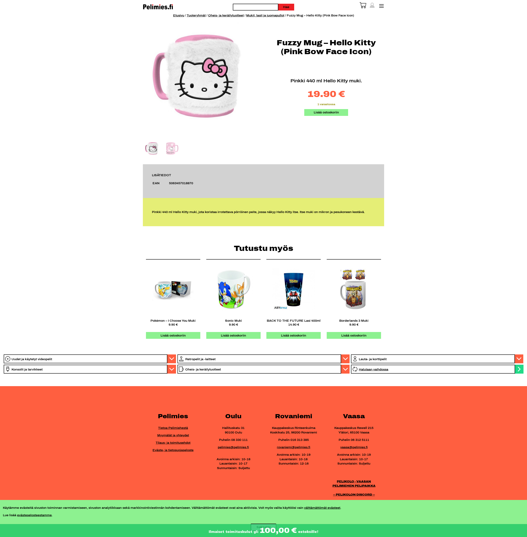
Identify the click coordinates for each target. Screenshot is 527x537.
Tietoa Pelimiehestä (173, 428)
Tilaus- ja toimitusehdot (173, 442)
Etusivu (178, 15)
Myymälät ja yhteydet (173, 435)
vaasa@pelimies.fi (354, 447)
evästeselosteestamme (34, 515)
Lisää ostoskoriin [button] (173, 335)
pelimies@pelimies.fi (233, 447)
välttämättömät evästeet (322, 507)
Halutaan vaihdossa (373, 369)
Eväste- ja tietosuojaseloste (173, 450)
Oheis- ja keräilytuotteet (226, 15)
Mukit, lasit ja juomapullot (265, 15)
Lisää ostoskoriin (326, 112)
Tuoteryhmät (196, 15)
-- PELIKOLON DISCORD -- (354, 494)
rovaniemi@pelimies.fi (293, 447)
